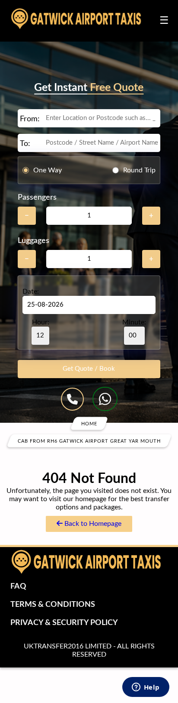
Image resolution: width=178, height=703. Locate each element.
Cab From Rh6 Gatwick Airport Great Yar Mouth (89, 440)
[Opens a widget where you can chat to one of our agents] (145, 688)
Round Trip (139, 170)
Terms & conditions (52, 605)
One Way (47, 170)
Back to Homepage (92, 523)
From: (30, 119)
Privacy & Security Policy (64, 623)
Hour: (40, 322)
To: (25, 144)
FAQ (18, 586)
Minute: (134, 322)
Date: (30, 291)
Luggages (33, 241)
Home (89, 423)
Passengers (37, 197)
